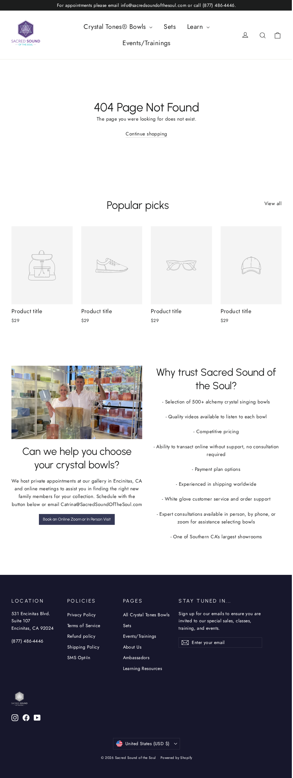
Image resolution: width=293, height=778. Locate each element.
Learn (196, 26)
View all (273, 203)
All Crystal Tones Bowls (146, 614)
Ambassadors (136, 657)
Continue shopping (146, 133)
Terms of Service (83, 625)
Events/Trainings (146, 43)
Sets (170, 26)
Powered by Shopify (176, 757)
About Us (132, 647)
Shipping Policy (83, 647)
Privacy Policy (81, 614)
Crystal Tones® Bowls (116, 26)
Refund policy (81, 636)
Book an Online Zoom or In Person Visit (77, 519)
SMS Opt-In (78, 657)
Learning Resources (142, 668)
